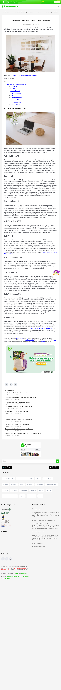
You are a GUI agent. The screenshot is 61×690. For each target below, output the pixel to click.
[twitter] (15, 394)
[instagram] (11, 394)
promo (46, 348)
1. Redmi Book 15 (15, 86)
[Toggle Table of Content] (5, 82)
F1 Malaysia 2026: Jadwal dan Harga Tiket (17, 420)
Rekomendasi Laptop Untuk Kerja (16, 85)
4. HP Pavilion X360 (16, 93)
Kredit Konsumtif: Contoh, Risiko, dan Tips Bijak (18, 401)
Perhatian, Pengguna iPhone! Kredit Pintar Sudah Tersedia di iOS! (23, 442)
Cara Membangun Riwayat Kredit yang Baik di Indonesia (21, 406)
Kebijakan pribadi (6, 580)
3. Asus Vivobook (15, 91)
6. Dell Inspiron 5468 (16, 97)
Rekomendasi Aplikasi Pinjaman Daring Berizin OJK (19, 437)
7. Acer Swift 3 (14, 100)
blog (5, 348)
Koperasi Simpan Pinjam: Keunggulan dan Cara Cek (19, 411)
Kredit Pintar (19, 345)
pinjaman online (31, 347)
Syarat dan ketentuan (20, 578)
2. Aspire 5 (13, 88)
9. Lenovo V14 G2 (15, 104)
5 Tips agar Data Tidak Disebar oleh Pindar (17, 433)
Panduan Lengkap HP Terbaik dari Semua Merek (18, 428)
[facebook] (6, 394)
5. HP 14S (13, 95)
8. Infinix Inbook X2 (15, 102)
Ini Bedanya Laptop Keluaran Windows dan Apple (24, 75)
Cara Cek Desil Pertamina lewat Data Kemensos (18, 415)
